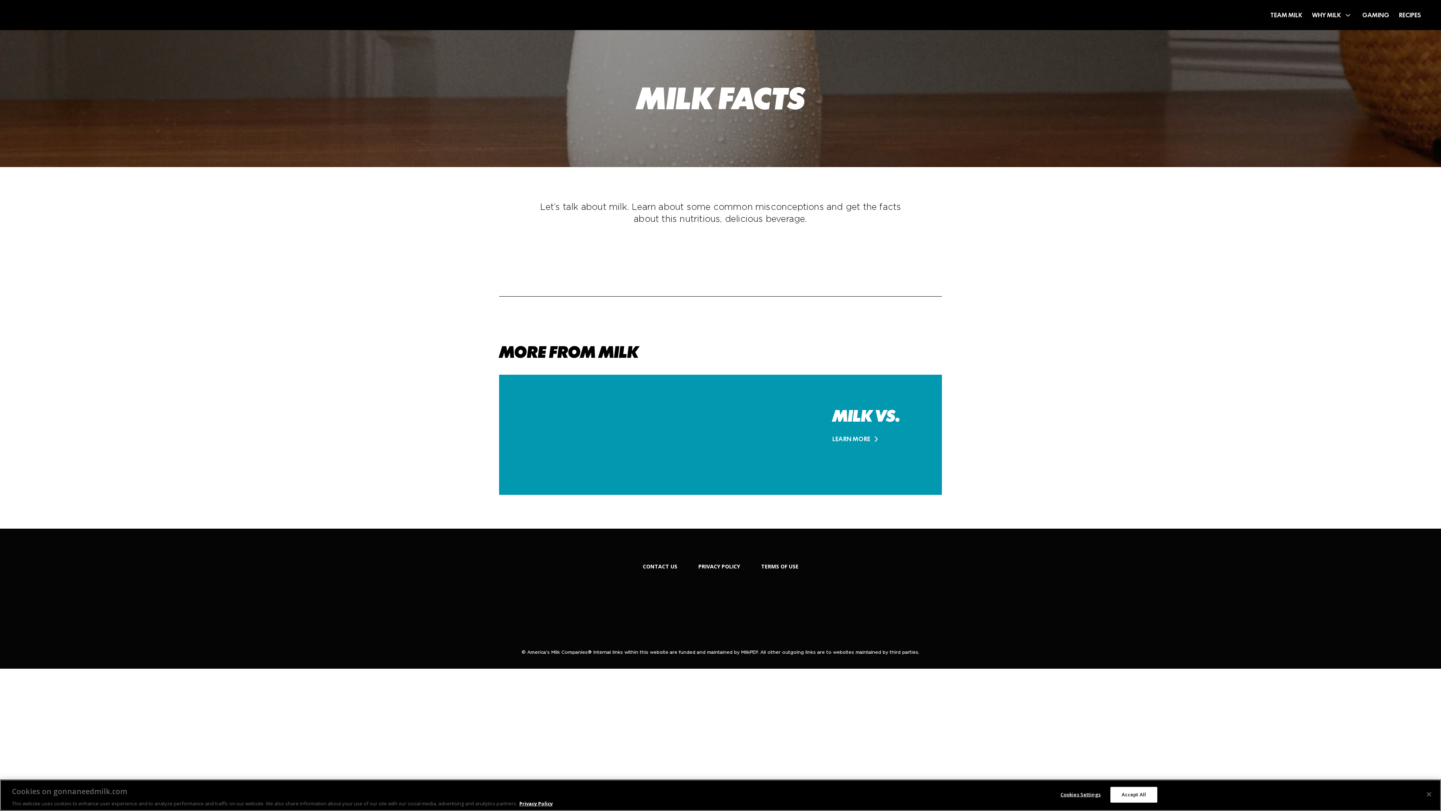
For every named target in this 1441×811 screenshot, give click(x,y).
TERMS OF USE (780, 566)
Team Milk (1286, 15)
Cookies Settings (1080, 794)
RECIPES (1410, 15)
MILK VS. (866, 416)
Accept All (1134, 794)
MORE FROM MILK (569, 352)
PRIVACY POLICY (719, 566)
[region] (720, 795)
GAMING (1375, 15)
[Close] (1429, 794)
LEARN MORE (851, 439)
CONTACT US (660, 566)
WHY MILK (1326, 15)
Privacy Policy (536, 803)
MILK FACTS (720, 98)
